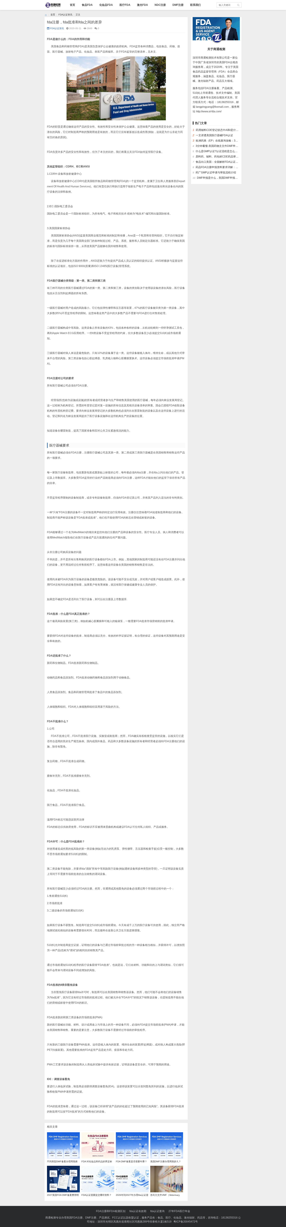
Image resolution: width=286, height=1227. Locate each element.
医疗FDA (124, 4)
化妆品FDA (106, 4)
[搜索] (238, 4)
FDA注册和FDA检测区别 (110, 1211)
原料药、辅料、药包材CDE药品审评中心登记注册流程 (228, 156)
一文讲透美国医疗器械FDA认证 (214, 135)
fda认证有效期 (137, 1211)
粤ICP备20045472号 (185, 1221)
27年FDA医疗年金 (179, 1211)
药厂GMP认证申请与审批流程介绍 (216, 172)
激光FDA (142, 4)
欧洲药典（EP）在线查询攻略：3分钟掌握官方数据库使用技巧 (233, 140)
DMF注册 (178, 4)
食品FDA (87, 4)
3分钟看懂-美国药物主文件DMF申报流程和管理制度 (226, 146)
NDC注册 (160, 4)
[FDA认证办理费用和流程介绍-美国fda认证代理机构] (46, 15)
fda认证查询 (157, 1211)
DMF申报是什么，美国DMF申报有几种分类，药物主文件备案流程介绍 (238, 177)
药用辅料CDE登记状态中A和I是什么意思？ (221, 130)
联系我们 (195, 4)
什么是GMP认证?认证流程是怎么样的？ (219, 151)
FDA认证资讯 (65, 14)
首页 (72, 4)
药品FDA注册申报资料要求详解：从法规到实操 (223, 167)
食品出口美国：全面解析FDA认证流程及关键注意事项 (227, 161)
